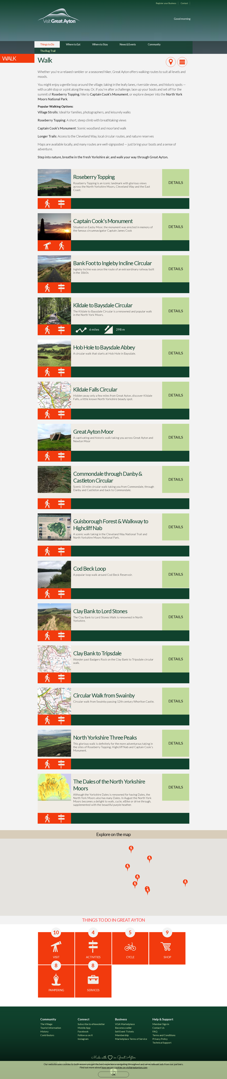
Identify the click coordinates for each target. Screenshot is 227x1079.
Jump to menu (182, 62)
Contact (184, 3)
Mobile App (84, 1027)
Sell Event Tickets (124, 1031)
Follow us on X (85, 1035)
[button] (127, 868)
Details (175, 182)
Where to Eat (73, 44)
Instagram (83, 1038)
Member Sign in (160, 1024)
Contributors (47, 1035)
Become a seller (123, 1027)
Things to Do (47, 44)
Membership (122, 1035)
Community (154, 44)
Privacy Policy (160, 1038)
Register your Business (166, 3)
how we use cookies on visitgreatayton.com (124, 1067)
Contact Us (158, 1027)
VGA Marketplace (125, 1024)
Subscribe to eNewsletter (91, 1024)
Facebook (83, 1031)
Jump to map (171, 62)
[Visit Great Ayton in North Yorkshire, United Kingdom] (59, 16)
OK (114, 1074)
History (44, 1031)
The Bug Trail (47, 50)
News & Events (128, 44)
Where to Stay (100, 44)
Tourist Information (50, 1027)
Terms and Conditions (163, 1035)
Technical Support (161, 1042)
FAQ (154, 1031)
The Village (46, 1024)
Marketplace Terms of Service (131, 1038)
